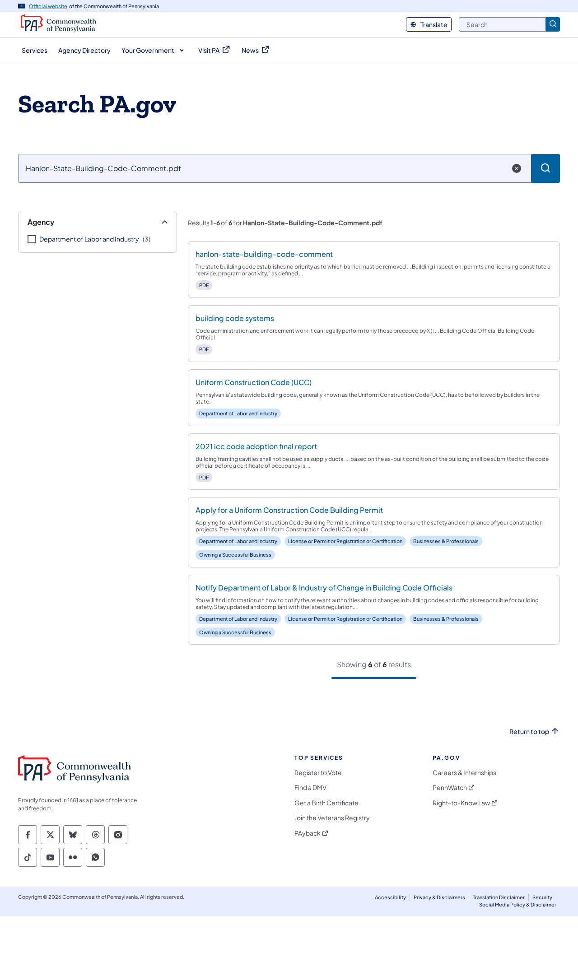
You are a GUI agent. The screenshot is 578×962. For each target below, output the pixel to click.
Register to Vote (318, 772)
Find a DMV (310, 787)
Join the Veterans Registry (332, 818)
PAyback (307, 833)
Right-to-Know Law (461, 803)
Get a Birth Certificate (326, 803)
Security (542, 897)
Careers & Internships (464, 772)
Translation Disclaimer (499, 897)
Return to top (529, 731)
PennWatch (450, 787)
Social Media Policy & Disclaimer (517, 904)
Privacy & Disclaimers (439, 897)
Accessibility (390, 897)
